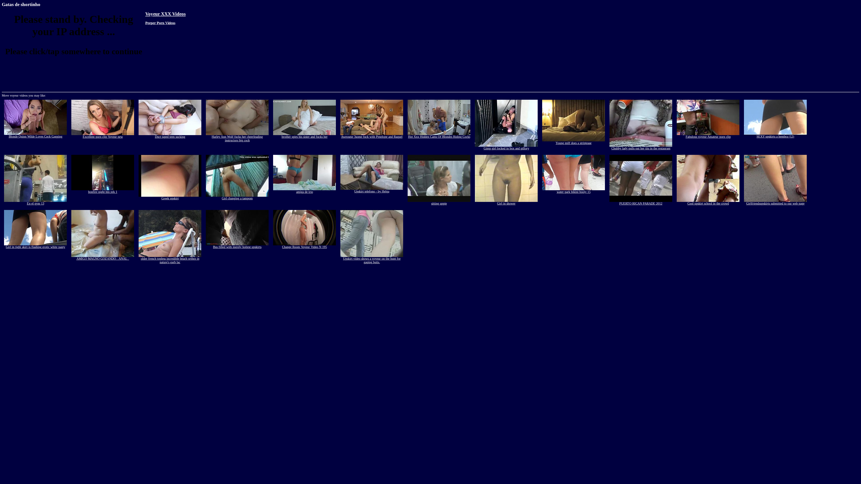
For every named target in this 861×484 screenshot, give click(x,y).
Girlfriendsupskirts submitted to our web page (775, 203)
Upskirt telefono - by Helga (371, 191)
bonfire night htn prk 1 (102, 192)
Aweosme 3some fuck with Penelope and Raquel (371, 136)
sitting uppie (439, 203)
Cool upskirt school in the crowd (708, 203)
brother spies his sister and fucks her (305, 136)
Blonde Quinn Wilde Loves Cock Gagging (35, 136)
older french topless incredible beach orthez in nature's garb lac (170, 260)
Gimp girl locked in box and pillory (506, 148)
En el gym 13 (35, 203)
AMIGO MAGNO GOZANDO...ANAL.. (102, 258)
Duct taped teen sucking (170, 136)
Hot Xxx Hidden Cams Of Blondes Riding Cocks (439, 136)
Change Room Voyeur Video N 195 (304, 247)
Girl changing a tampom (237, 198)
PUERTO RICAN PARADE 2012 (640, 203)
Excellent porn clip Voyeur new (103, 136)
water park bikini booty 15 (574, 192)
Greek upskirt (170, 198)
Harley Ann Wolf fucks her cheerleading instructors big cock (237, 138)
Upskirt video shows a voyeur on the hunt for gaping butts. (372, 260)
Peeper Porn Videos (160, 23)
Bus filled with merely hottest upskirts (237, 247)
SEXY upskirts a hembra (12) (775, 136)
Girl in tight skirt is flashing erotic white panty (35, 247)
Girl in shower (506, 203)
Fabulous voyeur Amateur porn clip (708, 136)
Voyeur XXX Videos (165, 14)
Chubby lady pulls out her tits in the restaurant (640, 148)
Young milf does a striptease (573, 143)
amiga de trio (304, 192)
